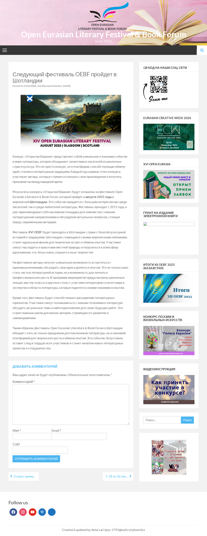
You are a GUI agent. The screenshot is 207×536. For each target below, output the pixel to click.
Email (56, 430)
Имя (17, 430)
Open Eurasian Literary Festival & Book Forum (103, 34)
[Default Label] (32, 512)
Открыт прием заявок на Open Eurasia (26, 476)
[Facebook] (13, 512)
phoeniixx (138, 530)
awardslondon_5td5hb (58, 85)
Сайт (16, 444)
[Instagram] (23, 512)
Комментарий (24, 381)
